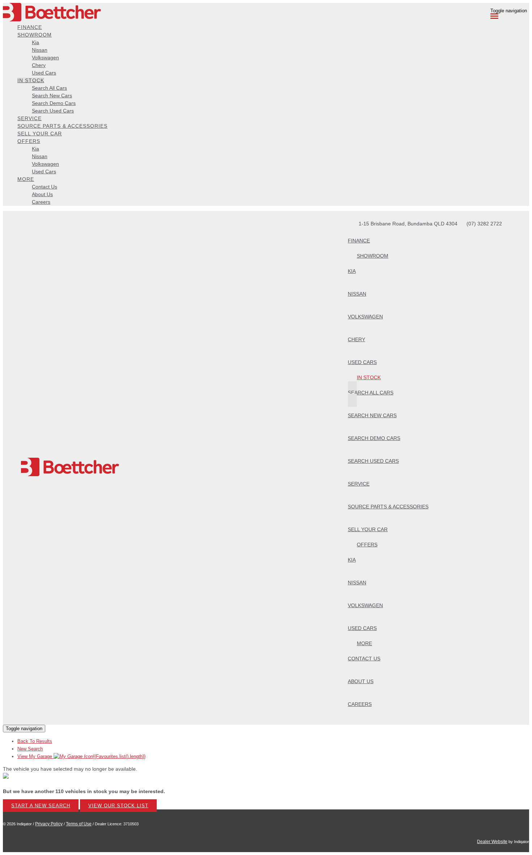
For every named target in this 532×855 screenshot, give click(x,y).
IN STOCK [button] (30, 80)
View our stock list (118, 805)
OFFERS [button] (28, 141)
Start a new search (40, 805)
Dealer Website (492, 841)
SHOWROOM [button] (34, 35)
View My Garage (81, 756)
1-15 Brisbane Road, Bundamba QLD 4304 (408, 224)
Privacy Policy (49, 823)
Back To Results (34, 741)
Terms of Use (79, 823)
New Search (30, 749)
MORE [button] (25, 179)
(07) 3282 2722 (484, 224)
